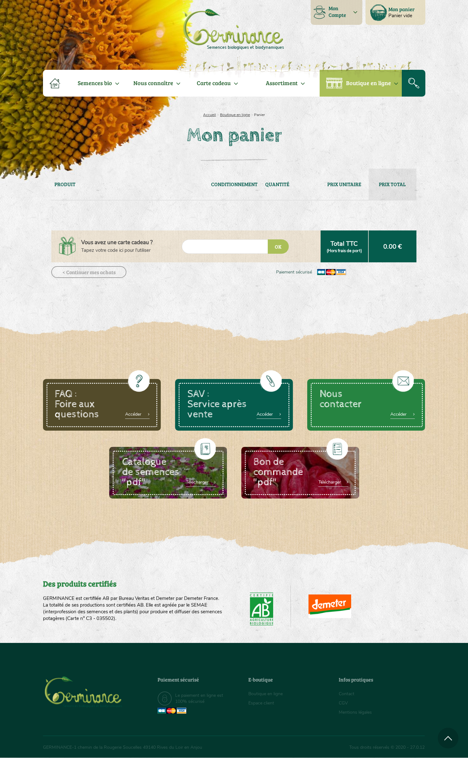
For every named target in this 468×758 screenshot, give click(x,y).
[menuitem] (395, 12)
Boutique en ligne (368, 83)
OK (278, 246)
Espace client (261, 703)
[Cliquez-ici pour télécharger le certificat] (329, 606)
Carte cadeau (214, 83)
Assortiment (282, 83)
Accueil (209, 114)
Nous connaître (153, 83)
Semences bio (95, 83)
